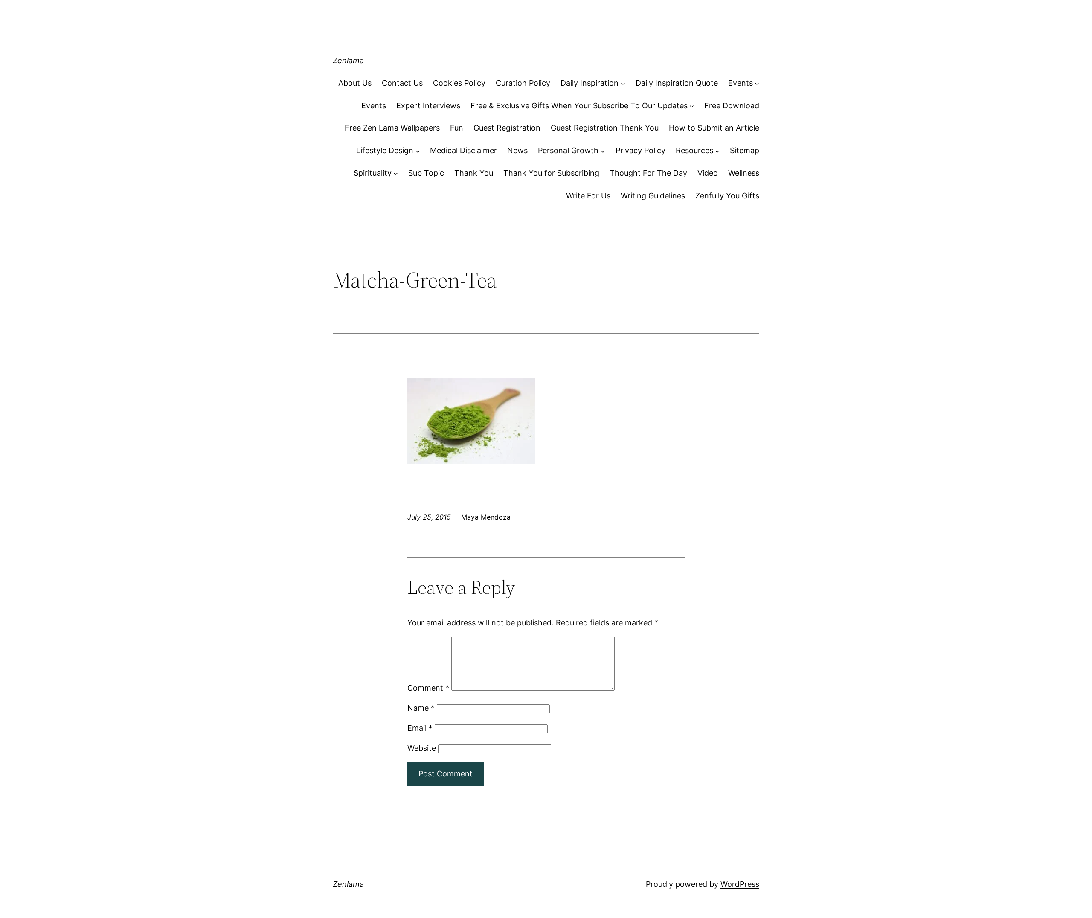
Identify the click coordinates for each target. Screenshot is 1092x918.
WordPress (739, 884)
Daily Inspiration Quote (677, 82)
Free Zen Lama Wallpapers (392, 127)
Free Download (731, 105)
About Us (355, 82)
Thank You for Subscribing (551, 172)
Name (421, 707)
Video (707, 172)
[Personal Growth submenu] (603, 150)
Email (420, 727)
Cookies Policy (459, 82)
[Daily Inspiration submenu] (623, 83)
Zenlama (348, 60)
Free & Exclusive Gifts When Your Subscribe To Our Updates (579, 105)
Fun (456, 127)
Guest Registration (506, 127)
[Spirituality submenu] (395, 173)
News (517, 150)
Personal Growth (568, 150)
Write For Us (588, 195)
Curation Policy (523, 82)
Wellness (743, 172)
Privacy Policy (640, 150)
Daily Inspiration (590, 82)
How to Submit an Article (714, 127)
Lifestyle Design (384, 150)
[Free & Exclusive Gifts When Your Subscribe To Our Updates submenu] (691, 106)
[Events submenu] (757, 83)
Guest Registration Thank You (605, 127)
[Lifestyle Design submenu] (417, 150)
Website (421, 748)
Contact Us (402, 82)
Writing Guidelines (653, 195)
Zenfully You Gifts (727, 195)
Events (740, 82)
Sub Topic (426, 172)
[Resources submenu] (717, 150)
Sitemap (744, 150)
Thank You (473, 172)
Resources (694, 150)
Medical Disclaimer (463, 150)
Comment (428, 687)
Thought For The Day (648, 172)
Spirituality (373, 172)
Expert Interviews (428, 105)
